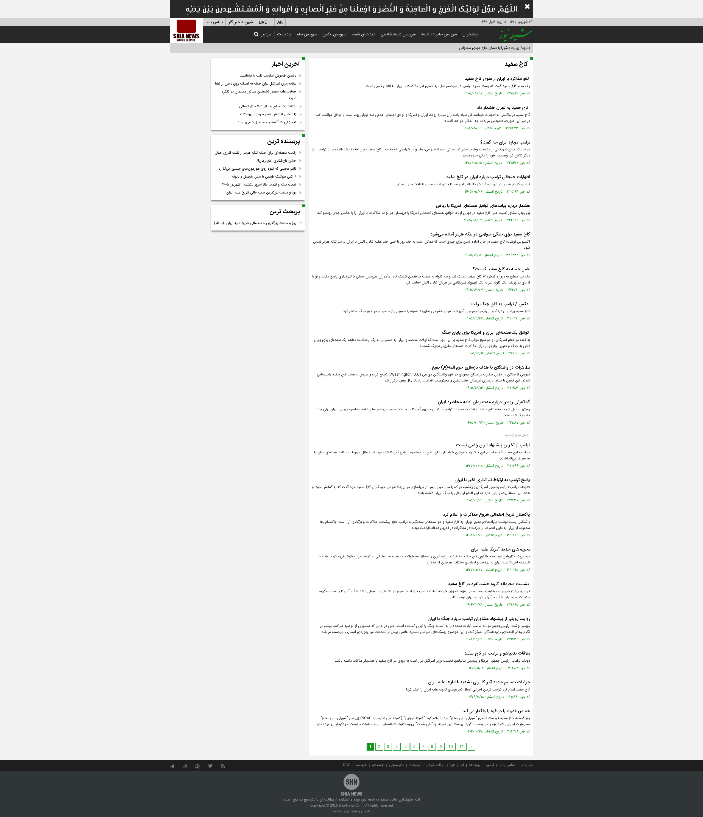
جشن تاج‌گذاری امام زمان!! (276, 161)
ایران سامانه (341, 811)
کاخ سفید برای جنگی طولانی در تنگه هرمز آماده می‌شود (480, 234)
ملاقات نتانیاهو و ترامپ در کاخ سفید (497, 653)
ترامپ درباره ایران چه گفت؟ (505, 142)
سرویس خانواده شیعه (439, 34)
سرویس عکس (334, 34)
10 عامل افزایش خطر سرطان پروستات (268, 114)
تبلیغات (414, 765)
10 (450, 747)
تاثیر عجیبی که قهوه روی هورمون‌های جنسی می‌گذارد (257, 169)
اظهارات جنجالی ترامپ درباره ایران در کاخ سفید (488, 177)
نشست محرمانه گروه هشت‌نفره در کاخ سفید (489, 584)
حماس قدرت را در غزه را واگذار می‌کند (496, 711)
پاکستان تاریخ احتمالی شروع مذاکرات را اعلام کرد (486, 514)
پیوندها (474, 765)
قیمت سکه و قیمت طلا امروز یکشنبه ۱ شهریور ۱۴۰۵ (259, 185)
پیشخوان (470, 34)
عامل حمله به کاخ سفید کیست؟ (501, 269)
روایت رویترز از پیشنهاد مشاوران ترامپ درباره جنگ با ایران (479, 619)
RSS (346, 765)
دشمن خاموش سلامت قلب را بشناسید (268, 76)
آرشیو (490, 765)
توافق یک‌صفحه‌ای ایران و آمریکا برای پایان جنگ (486, 332)
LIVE (263, 22)
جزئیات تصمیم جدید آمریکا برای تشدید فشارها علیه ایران (479, 682)
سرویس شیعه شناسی (398, 34)
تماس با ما (214, 22)
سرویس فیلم (307, 34)
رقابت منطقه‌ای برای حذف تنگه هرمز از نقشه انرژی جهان (255, 153)
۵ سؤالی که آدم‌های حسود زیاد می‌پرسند (267, 122)
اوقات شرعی (435, 765)
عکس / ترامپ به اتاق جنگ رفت (500, 304)
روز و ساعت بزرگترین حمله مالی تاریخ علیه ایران (261, 193)
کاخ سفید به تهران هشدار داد (503, 107)
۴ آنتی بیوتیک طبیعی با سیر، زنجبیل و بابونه (264, 177)
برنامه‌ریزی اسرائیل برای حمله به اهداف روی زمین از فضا (255, 84)
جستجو (378, 765)
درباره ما (527, 765)
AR (280, 22)
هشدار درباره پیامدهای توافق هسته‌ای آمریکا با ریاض (483, 206)
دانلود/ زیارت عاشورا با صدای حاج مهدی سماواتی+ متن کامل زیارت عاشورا (476, 48)
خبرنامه (361, 765)
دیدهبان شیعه (363, 34)
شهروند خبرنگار (240, 22)
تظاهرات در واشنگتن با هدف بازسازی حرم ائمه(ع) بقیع (481, 367)
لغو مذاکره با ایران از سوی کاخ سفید (497, 79)
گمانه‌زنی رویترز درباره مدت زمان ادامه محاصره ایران (484, 402)
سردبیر (266, 34)
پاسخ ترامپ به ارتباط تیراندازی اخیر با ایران (492, 480)
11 (461, 747)
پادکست (284, 34)
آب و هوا (457, 765)
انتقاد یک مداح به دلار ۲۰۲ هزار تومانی (267, 106)
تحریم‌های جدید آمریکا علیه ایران (500, 549)
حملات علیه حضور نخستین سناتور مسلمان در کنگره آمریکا (259, 95)
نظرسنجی (396, 765)
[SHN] (186, 30)
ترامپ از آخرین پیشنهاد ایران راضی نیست (493, 445)
